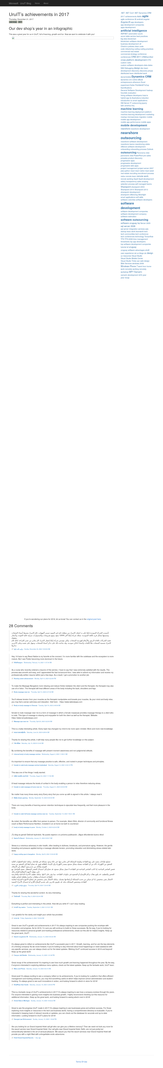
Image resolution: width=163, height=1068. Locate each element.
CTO (149, 60)
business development (130, 44)
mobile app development (131, 119)
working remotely (139, 269)
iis (130, 98)
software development (130, 205)
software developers (144, 199)
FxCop (146, 85)
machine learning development (133, 114)
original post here (94, 619)
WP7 (131, 271)
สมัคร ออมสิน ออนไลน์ (21, 776)
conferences (126, 57)
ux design (148, 252)
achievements (131, 16)
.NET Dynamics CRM (142, 13)
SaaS (136, 179)
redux (123, 176)
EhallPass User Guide (21, 985)
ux (135, 252)
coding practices (146, 49)
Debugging (129, 68)
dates (150, 65)
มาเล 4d (16, 918)
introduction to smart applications (134, 100)
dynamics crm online (129, 79)
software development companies (134, 211)
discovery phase (146, 70)
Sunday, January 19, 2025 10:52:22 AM (43, 1001)
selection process (128, 184)
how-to (145, 95)
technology (139, 236)
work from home (144, 266)
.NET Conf (129, 13)
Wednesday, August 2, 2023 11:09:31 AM (54, 754)
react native (140, 170)
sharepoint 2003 (138, 187)
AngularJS (125, 21)
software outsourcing (134, 219)
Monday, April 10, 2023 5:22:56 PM (45, 678)
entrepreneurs (126, 82)
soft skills (139, 197)
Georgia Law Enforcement (23, 1019)
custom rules (126, 62)
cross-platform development (134, 59)
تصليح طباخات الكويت (20, 885)
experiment (125, 85)
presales (124, 158)
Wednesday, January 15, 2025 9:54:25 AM (42, 937)
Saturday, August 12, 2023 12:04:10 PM (60, 765)
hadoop (150, 90)
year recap (13, 22)
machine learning (132, 109)
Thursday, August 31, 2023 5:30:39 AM (55, 787)
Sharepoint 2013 (141, 189)
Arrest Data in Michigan (22, 1001)
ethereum (136, 82)
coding (137, 49)
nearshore (125, 128)
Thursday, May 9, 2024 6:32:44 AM (32, 896)
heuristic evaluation (128, 93)
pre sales (147, 155)
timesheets (125, 241)
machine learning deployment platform (136, 112)
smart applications (128, 197)
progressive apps (128, 160)
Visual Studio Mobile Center (132, 258)
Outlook (150, 149)
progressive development (131, 163)
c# (140, 44)
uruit (147, 249)
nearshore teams (127, 144)
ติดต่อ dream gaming (21, 798)
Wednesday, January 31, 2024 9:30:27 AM (39, 838)
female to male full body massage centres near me (31, 814)
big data (124, 38)
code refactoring (127, 49)
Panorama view (143, 152)
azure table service (128, 36)
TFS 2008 (129, 239)
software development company (133, 214)
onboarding (125, 149)
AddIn (139, 16)
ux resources (126, 255)
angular (146, 19)
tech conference (141, 234)
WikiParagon (18, 662)
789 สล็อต (17, 743)
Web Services (126, 263)
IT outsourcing (135, 103)
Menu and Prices (19, 969)
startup (123, 231)
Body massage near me (22, 692)
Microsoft (13, 3)
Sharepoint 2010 (127, 189)
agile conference (127, 19)
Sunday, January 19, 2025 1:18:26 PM (44, 1019)
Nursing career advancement (23, 678)
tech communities (128, 234)
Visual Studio (137, 255)
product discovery (135, 158)
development (126, 70)
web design (145, 261)
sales (139, 181)
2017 (20, 22)
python (127, 170)
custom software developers (132, 65)
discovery (135, 70)
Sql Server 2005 (143, 223)
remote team (131, 176)
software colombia (128, 199)
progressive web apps (129, 165)
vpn (138, 261)
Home (37, 3)
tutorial (123, 247)
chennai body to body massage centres (27, 754)
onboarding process (138, 149)
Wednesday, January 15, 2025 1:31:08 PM (41, 955)
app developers (137, 22)
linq (133, 105)
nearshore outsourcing (131, 135)
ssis (146, 229)
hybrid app (125, 98)
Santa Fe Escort (19, 838)
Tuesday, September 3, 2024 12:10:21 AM (40, 907)
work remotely (126, 269)
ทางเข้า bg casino (20, 907)
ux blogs (140, 253)
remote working (127, 179)
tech (146, 231)
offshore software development (133, 146)
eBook (140, 79)
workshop (124, 272)
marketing (150, 114)
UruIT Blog (25, 3)
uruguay (132, 246)
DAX (122, 68)
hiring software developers (131, 95)
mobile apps (146, 122)
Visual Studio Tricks (128, 261)
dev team (144, 68)
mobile (149, 117)
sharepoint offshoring (129, 194)
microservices (132, 117)
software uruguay (129, 223)
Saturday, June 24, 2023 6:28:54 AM (38, 732)
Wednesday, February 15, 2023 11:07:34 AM (38, 662)
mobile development (134, 125)
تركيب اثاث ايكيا (18, 649)
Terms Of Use (81, 1061)
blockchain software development (134, 41)
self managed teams (143, 184)
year (144, 275)
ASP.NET (124, 33)
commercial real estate (130, 51)
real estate (125, 173)
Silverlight (142, 194)
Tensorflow (148, 236)
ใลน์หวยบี (17, 896)
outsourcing (128, 152)
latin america (126, 105)
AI (135, 19)
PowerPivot (138, 155)
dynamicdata (126, 77)
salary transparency (129, 181)
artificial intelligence (134, 30)
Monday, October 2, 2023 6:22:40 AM (47, 827)
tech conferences (128, 236)
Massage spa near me (21, 721)
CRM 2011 (136, 56)
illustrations (136, 98)
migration (142, 117)
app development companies (132, 24)
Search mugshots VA (21, 937)
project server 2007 (146, 168)
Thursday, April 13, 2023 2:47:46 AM (42, 692)
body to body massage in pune (24, 827)
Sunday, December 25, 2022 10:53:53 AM (37, 649)
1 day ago (38, 1038)
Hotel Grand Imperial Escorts (23, 1038)
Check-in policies (127, 46)
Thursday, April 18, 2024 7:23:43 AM (39, 885)
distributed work (140, 73)
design (137, 67)
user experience (127, 253)
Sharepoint (126, 186)
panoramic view (127, 155)
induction (145, 98)
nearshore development (140, 128)
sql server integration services (133, 229)
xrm (140, 274)
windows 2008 (138, 263)
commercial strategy (129, 54)
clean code (139, 46)
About (46, 3)
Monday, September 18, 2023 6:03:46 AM (41, 798)
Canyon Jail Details (20, 955)
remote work (142, 176)
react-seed (149, 170)
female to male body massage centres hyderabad (30, 765)
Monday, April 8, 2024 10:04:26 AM (47, 854)
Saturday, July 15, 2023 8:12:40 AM (32, 743)
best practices (142, 36)
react (133, 170)
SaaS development (146, 179)
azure (140, 33)
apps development (128, 27)
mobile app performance (130, 122)
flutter (132, 85)
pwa (122, 170)
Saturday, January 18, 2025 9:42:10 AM (38, 969)
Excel (143, 82)
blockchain (132, 38)
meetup (124, 117)
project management (129, 168)
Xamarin (138, 271)
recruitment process (146, 173)
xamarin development (129, 275)
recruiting (133, 173)
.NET (123, 13)
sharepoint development (130, 192)
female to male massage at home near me (28, 787)
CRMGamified (147, 57)
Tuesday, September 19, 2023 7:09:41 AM (62, 814)
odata (147, 144)
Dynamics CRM (141, 76)
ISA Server (125, 103)
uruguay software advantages (133, 250)
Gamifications (126, 87)
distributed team (127, 73)
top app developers (138, 241)
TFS (122, 239)
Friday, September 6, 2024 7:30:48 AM (32, 918)
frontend (139, 84)
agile (145, 16)
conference (142, 54)
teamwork (140, 231)
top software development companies (136, 244)
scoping (145, 181)
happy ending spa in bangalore (24, 854)
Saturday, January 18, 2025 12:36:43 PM (42, 985)
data (145, 65)
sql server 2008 (128, 226)
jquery (144, 103)
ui (127, 246)
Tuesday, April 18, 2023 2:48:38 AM (49, 705)
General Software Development (133, 90)
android (140, 19)
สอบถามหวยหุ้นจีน (20, 732)
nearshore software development (134, 141)
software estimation (128, 216)
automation (133, 33)
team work (131, 231)
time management (140, 239)
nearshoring (140, 144)
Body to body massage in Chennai (25, 705)
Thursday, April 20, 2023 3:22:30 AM (41, 721)
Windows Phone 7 (129, 266)
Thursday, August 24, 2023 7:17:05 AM (42, 776)
